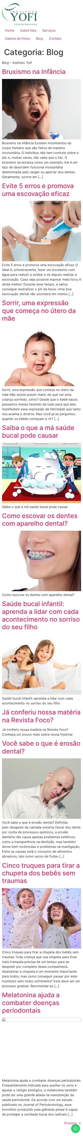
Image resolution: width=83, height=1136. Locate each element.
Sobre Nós (28, 30)
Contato (55, 38)
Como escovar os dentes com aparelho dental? (40, 519)
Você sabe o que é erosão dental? (41, 747)
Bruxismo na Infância (33, 72)
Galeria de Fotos (17, 38)
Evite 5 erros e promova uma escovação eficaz (38, 189)
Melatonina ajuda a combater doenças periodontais (31, 1002)
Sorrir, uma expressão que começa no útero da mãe (39, 310)
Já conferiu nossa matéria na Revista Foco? (41, 716)
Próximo (72, 1123)
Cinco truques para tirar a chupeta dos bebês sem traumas (41, 873)
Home (9, 30)
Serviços (48, 30)
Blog (39, 38)
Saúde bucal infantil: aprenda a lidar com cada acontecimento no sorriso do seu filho (41, 615)
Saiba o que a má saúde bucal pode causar (38, 431)
